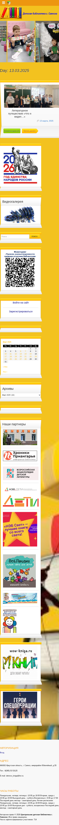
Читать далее (29, 131)
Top (56, 822)
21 (25, 356)
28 (25, 359)
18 (11, 356)
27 (21, 359)
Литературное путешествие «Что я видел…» (19, 113)
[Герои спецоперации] (20, 705)
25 (11, 359)
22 (31, 356)
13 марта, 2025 (46, 121)
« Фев (5, 367)
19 (16, 356)
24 (6, 359)
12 (16, 354)
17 (6, 356)
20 (21, 356)
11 (11, 354)
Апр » (5, 372)
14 (25, 354)
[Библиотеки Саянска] (20, 437)
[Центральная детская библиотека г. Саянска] (29, 13)
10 (6, 354)
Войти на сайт (21, 302)
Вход (2, 753)
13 (21, 354)
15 (31, 354)
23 (36, 356)
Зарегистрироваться (21, 311)
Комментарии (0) (12, 131)
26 (16, 359)
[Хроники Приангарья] (20, 456)
